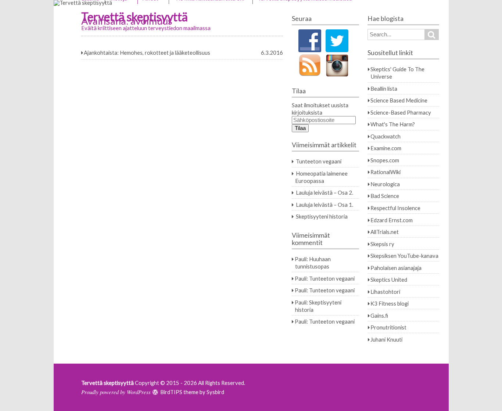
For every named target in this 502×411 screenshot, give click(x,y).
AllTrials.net (384, 231)
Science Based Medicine (398, 100)
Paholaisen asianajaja (396, 267)
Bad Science (384, 195)
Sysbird (215, 392)
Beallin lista (383, 88)
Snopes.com (384, 160)
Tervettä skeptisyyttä (107, 382)
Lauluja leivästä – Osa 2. (324, 192)
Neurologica (385, 184)
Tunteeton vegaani (318, 161)
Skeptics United (388, 279)
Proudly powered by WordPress (116, 392)
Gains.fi (379, 315)
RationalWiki (385, 172)
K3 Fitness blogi (389, 303)
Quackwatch (385, 136)
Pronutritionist (388, 327)
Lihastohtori (385, 291)
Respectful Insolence (395, 208)
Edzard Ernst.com (391, 220)
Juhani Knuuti (386, 339)
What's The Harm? (392, 124)
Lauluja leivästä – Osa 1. (324, 204)
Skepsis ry (382, 244)
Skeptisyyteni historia (322, 216)
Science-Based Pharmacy (400, 112)
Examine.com (385, 148)
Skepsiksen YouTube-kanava (404, 255)
